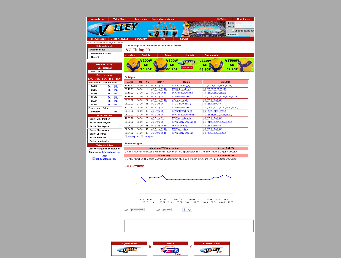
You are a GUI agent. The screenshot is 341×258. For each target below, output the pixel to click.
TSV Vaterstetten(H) (181, 118)
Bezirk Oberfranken (99, 130)
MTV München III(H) (181, 104)
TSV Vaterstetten (180, 129)
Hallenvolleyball (97, 39)
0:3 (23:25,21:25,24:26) (214, 111)
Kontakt (190, 55)
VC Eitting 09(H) (159, 89)
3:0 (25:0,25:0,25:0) (212, 100)
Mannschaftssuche (101, 53)
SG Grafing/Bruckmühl (182, 93)
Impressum (141, 19)
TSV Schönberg (179, 125)
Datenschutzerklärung (163, 19)
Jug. (97, 79)
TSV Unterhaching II (181, 89)
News (162, 39)
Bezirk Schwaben (98, 137)
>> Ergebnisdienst (114, 42)
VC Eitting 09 (157, 85)
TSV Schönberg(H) (181, 85)
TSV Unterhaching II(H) (183, 111)
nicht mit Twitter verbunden (158, 210)
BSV (118, 79)
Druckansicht (211, 55)
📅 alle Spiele (147, 136)
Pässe (168, 55)
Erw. (90, 79)
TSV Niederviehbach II (182, 133)
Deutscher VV (97, 71)
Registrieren (243, 19)
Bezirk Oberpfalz (98, 134)
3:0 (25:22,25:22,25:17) (214, 89)
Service (184, 39)
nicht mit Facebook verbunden (126, 210)
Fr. (109, 86)
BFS (111, 79)
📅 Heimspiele (132, 136)
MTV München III (180, 100)
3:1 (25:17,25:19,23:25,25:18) (217, 85)
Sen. (104, 79)
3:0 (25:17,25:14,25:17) (214, 93)
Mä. (116, 86)
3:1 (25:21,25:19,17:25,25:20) (217, 115)
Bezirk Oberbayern (99, 126)
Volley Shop (119, 19)
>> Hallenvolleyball (96, 42)
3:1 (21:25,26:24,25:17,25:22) (217, 122)
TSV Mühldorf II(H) (181, 96)
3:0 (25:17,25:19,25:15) (214, 133)
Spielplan (146, 55)
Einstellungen (189, 210)
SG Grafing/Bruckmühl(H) (184, 115)
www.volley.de (97, 19)
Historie (95, 57)
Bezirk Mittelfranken (100, 119)
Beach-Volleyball (119, 39)
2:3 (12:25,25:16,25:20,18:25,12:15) (220, 107)
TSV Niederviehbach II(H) (184, 122)
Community (141, 39)
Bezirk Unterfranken (100, 141)
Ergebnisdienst (97, 50)
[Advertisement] (189, 225)
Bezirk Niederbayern (100, 122)
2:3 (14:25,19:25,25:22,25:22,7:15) (220, 96)
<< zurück (130, 55)
